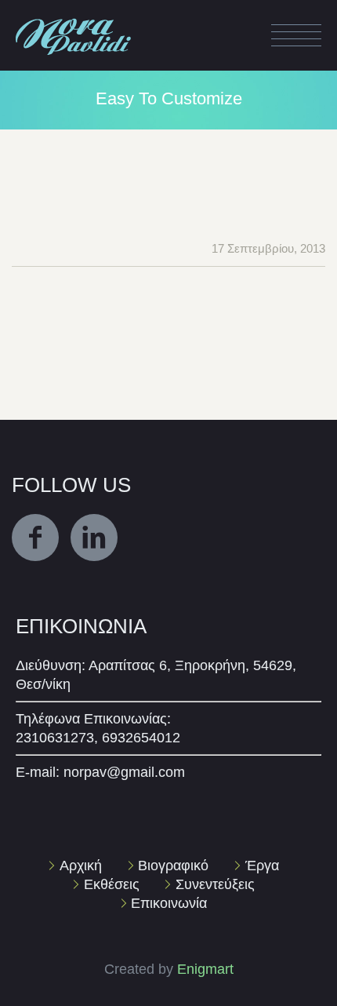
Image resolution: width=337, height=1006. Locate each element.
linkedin (94, 537)
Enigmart (205, 969)
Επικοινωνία (169, 903)
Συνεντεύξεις (215, 884)
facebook (35, 537)
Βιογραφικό (173, 865)
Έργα (262, 865)
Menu (296, 35)
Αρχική (81, 865)
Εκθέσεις (112, 884)
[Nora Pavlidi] (74, 18)
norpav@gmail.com (124, 772)
